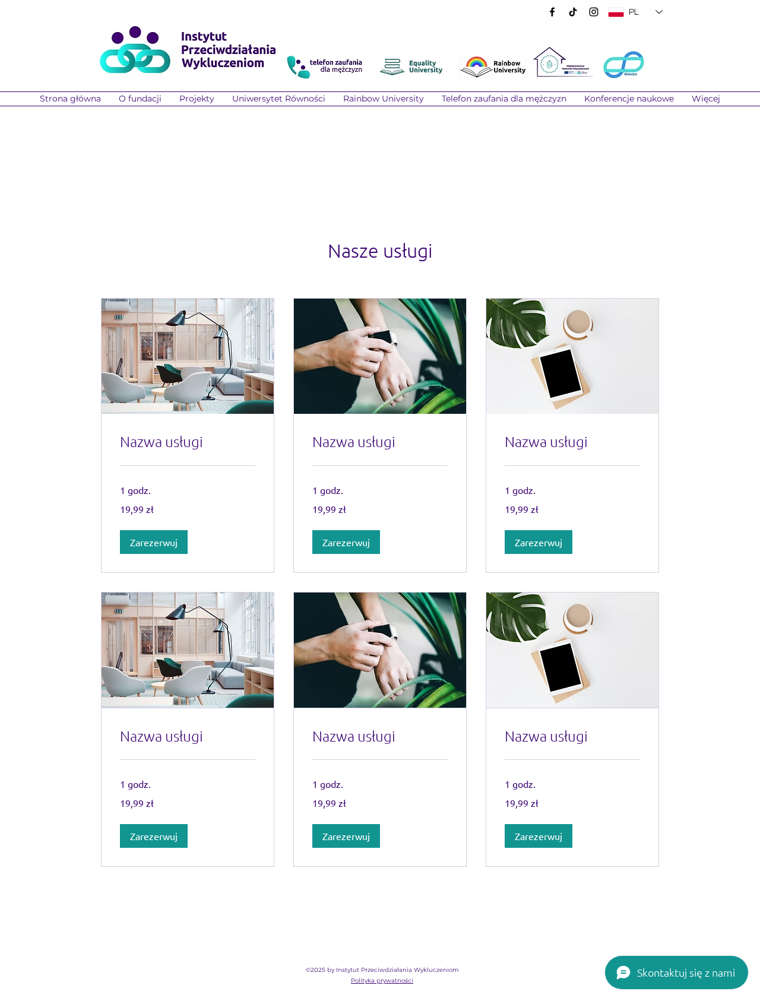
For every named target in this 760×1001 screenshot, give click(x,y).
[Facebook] (552, 12)
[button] (196, 99)
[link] (187, 441)
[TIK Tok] (573, 12)
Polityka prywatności (382, 980)
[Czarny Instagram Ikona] (594, 12)
